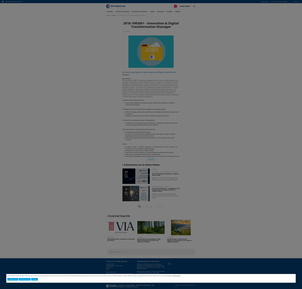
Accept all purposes (12, 279)
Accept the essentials (25, 279)
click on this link (176, 275)
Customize (34, 279)
